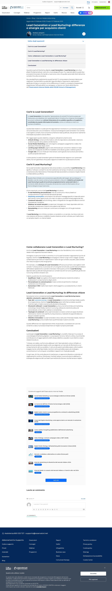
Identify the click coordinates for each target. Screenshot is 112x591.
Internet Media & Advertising (45, 18)
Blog (88, 2)
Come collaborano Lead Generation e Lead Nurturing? (47, 56)
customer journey (41, 300)
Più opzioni (93, 579)
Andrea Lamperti (38, 33)
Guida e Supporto (47, 1)
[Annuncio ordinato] (43, 509)
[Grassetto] (34, 509)
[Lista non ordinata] (45, 509)
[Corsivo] (36, 509)
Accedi (83, 498)
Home (28, 18)
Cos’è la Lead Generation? (37, 46)
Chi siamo (95, 2)
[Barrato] (41, 509)
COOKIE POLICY (41, 587)
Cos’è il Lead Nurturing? (36, 51)
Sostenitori (103, 2)
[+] (57, 509)
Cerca (72, 8)
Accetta (93, 573)
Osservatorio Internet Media (54, 35)
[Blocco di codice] (50, 509)
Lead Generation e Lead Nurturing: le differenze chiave (47, 60)
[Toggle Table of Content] (82, 41)
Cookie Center (88, 560)
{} (54, 509)
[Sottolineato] (38, 509)
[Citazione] (48, 509)
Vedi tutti (56, 480)
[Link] (52, 509)
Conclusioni (32, 65)
